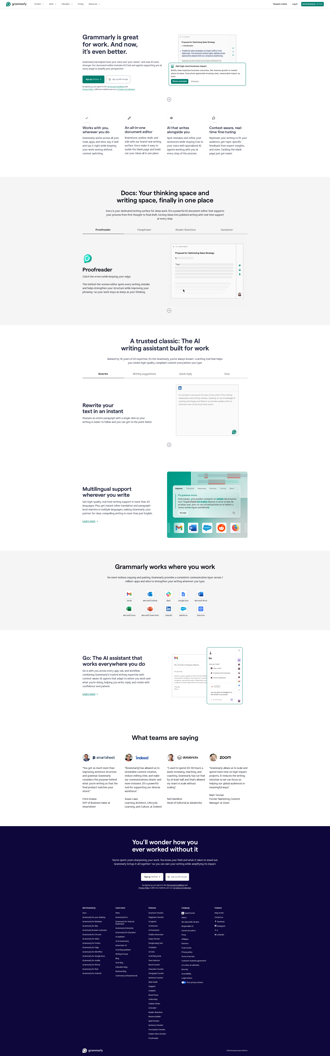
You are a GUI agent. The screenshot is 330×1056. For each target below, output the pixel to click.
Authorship (152, 999)
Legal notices (187, 978)
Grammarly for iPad (90, 969)
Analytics (152, 991)
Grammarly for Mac (90, 926)
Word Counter (154, 965)
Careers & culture (189, 931)
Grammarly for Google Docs (93, 956)
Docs (84, 913)
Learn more (88, 521)
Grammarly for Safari (90, 939)
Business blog (121, 971)
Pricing (80, 4)
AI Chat (151, 952)
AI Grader (152, 1008)
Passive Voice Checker (157, 1034)
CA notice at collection (190, 965)
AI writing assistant (123, 950)
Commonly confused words (126, 976)
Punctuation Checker (156, 1030)
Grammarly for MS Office (92, 952)
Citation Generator (156, 935)
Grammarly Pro (122, 917)
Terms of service (188, 956)
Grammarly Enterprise (124, 928)
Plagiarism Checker (156, 917)
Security (185, 969)
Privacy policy (187, 952)
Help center (219, 913)
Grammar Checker (155, 913)
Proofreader (153, 1038)
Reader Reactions (155, 1012)
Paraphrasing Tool (155, 943)
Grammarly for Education (126, 932)
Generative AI (121, 945)
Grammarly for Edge (90, 947)
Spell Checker (153, 1021)
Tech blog (119, 963)
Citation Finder (154, 1004)
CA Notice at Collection (126, 89)
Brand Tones (153, 995)
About (184, 918)
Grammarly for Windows (92, 922)
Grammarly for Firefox (91, 943)
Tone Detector (154, 960)
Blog (117, 958)
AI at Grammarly (122, 941)
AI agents (152, 922)
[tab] (103, 231)
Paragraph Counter (156, 973)
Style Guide (153, 982)
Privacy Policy (87, 89)
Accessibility (186, 974)
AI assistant (120, 937)
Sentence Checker (155, 1025)
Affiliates (185, 939)
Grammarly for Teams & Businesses (125, 923)
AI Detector (153, 926)
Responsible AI (187, 926)
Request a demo (280, 4)
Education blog (121, 967)
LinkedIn (220, 935)
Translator (152, 947)
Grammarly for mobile (91, 960)
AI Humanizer (154, 930)
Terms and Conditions (115, 87)
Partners (185, 943)
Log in (295, 4)
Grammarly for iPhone (91, 965)
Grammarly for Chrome (91, 935)
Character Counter (156, 969)
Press (184, 935)
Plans (118, 913)
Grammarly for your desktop (93, 917)
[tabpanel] (165, 273)
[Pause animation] (169, 99)
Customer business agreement (194, 961)
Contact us (218, 917)
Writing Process (122, 954)
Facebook (221, 922)
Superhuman (190, 913)
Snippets (151, 986)
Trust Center (187, 948)
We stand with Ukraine (190, 922)
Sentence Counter (155, 978)
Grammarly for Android (91, 973)
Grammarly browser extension (94, 930)
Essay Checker (154, 939)
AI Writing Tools (154, 956)
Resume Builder (154, 1017)
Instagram (221, 926)
